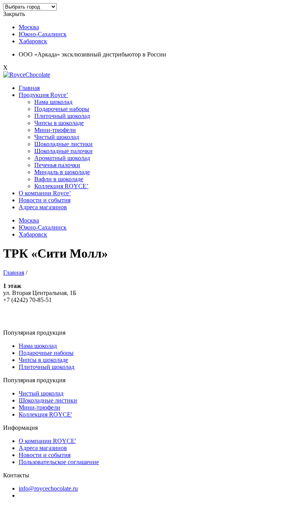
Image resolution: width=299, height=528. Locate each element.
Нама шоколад (53, 102)
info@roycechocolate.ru (48, 488)
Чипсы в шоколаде (59, 123)
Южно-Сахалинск (43, 34)
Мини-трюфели (55, 130)
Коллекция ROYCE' (45, 414)
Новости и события (44, 200)
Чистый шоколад (56, 137)
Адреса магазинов (43, 207)
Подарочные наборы (61, 109)
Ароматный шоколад (62, 158)
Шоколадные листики (63, 144)
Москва (29, 27)
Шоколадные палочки (63, 151)
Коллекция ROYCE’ (61, 186)
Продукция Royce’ (43, 95)
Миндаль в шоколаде (62, 172)
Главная (29, 88)
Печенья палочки (57, 165)
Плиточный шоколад (62, 116)
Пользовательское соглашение (59, 462)
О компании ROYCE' (47, 441)
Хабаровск (33, 41)
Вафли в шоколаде (58, 179)
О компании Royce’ (45, 193)
